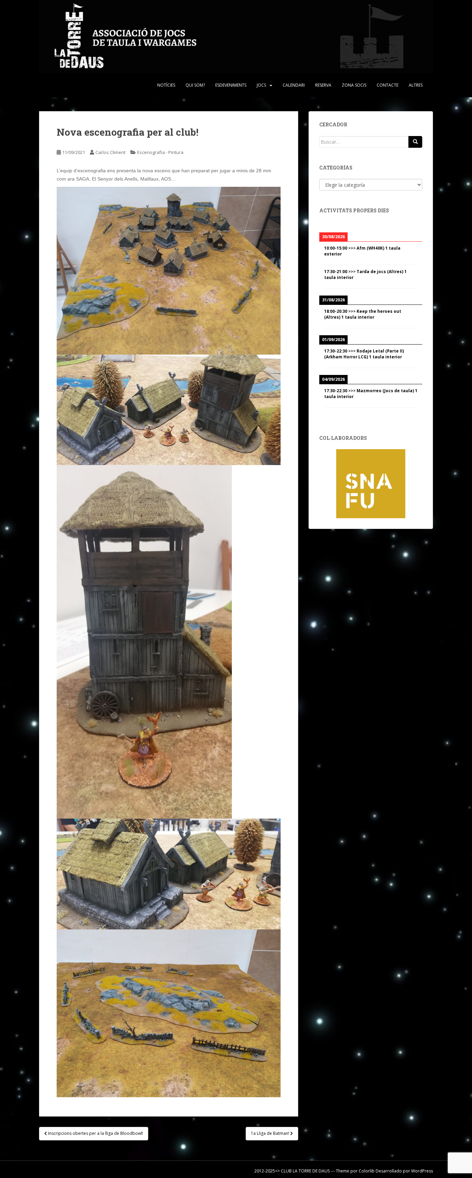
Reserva (323, 85)
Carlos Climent (110, 152)
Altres (416, 85)
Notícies (166, 85)
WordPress (422, 1171)
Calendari (294, 85)
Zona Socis (354, 85)
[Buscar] (415, 142)
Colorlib (367, 1171)
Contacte (387, 85)
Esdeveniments (230, 85)
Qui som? (195, 85)
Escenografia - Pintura (160, 152)
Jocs (261, 85)
